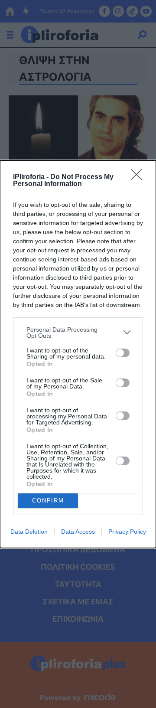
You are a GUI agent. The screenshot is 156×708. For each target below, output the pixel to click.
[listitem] (78, 332)
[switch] (123, 353)
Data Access (78, 531)
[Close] (139, 177)
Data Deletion (29, 531)
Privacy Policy (127, 531)
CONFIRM (48, 500)
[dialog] (78, 354)
